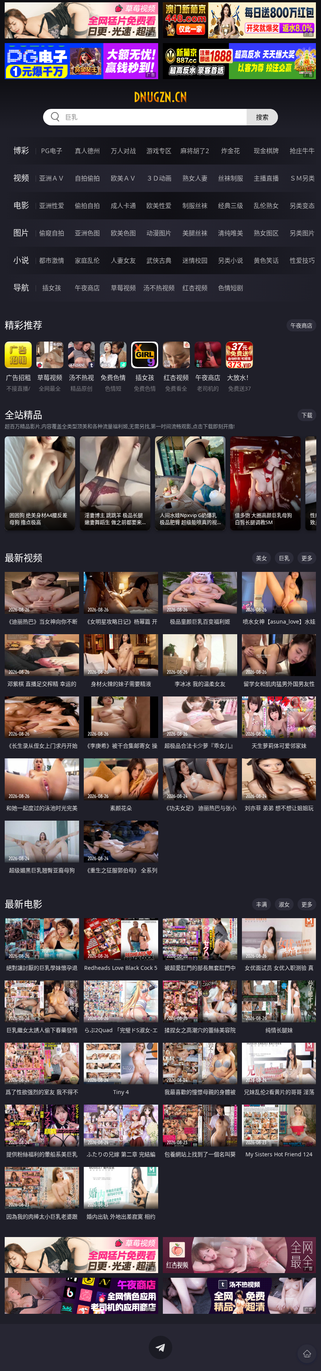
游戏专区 (158, 151)
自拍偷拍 (87, 178)
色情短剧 (230, 288)
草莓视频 (123, 288)
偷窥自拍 (51, 233)
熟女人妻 (194, 178)
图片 (21, 233)
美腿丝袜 (194, 233)
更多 (306, 558)
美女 (261, 558)
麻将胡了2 (194, 151)
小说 (21, 260)
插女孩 (51, 288)
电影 (21, 205)
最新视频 (23, 557)
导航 (21, 287)
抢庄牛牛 (302, 151)
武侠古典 (158, 260)
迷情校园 (194, 260)
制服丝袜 (194, 205)
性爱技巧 (302, 260)
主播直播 (266, 178)
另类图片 (302, 233)
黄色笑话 (266, 260)
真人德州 (87, 151)
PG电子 (51, 151)
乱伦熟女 (266, 205)
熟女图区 (266, 233)
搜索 (262, 117)
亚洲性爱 (51, 205)
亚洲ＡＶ (51, 178)
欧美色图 (123, 233)
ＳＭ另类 (302, 178)
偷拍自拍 (87, 205)
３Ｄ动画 (158, 178)
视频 (21, 178)
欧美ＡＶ (123, 178)
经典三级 (230, 205)
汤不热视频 (159, 288)
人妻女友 (123, 260)
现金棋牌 (266, 151)
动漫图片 (158, 233)
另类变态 (302, 205)
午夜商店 (87, 288)
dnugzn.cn (160, 97)
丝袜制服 (230, 178)
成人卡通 (123, 205)
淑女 (284, 904)
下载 (306, 415)
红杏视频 (194, 288)
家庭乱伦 (87, 260)
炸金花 (230, 151)
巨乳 (284, 558)
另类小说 (230, 260)
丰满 (261, 904)
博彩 (21, 150)
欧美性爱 (158, 205)
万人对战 (123, 151)
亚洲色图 (87, 233)
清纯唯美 (230, 233)
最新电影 (23, 903)
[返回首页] (307, 1353)
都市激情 (51, 260)
